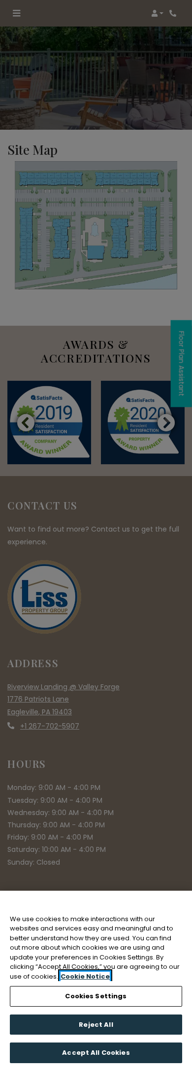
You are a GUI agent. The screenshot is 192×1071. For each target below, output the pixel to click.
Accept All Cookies (95, 1052)
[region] (96, 981)
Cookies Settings (96, 996)
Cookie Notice (85, 976)
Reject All (96, 1024)
